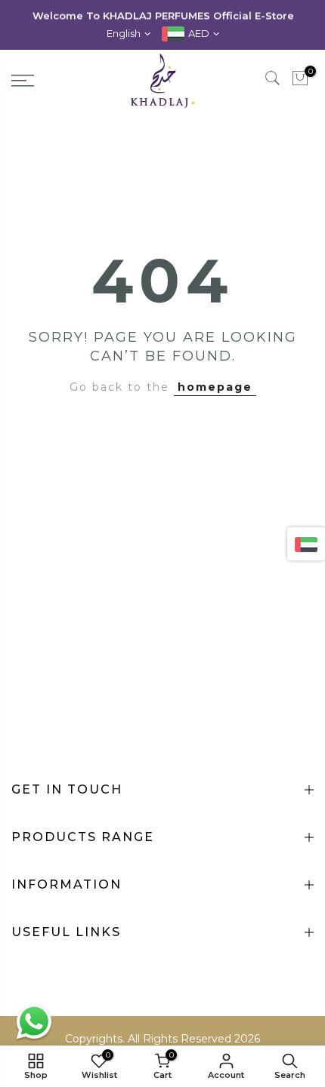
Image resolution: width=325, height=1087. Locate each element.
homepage (215, 387)
